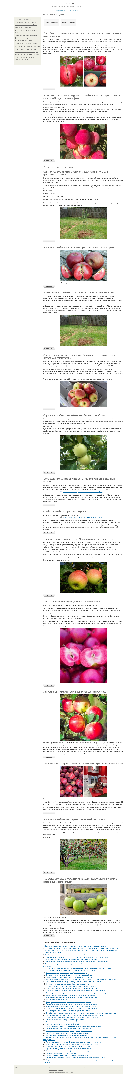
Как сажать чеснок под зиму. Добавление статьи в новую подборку (69, 975)
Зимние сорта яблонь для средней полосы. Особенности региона (68, 1022)
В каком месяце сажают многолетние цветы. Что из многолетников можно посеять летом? (76, 946)
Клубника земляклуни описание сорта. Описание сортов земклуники (69, 1049)
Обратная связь (87, 1067)
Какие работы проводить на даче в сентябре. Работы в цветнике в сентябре (72, 1044)
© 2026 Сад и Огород (20, 1067)
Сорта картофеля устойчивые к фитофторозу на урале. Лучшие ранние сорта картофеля (26, 38)
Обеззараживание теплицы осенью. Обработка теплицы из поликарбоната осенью (74, 1015)
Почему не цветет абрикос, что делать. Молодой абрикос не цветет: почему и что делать (76, 1058)
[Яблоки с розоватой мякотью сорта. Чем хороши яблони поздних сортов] (83, 577)
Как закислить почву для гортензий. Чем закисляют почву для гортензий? (71, 970)
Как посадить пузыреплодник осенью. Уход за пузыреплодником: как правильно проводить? (77, 993)
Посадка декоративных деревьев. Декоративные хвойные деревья (69, 1051)
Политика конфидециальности (56, 1070)
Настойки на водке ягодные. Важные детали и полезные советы (68, 1033)
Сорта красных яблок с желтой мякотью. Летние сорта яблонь (74, 415)
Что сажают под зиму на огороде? (57, 999)
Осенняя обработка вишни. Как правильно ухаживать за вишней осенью (71, 986)
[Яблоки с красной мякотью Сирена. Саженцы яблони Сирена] (83, 854)
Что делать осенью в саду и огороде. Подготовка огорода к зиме (68, 984)
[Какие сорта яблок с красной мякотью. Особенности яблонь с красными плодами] (83, 492)
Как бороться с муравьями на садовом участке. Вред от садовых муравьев (72, 1008)
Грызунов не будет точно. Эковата (26, 43)
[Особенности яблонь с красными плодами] (83, 517)
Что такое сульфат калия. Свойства (27, 46)
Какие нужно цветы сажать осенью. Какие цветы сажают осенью (68, 1046)
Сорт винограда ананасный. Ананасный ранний (62, 1024)
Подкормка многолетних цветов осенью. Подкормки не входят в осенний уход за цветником (76, 957)
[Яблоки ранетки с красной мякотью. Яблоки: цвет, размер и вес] (83, 717)
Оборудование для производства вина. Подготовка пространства (68, 1028)
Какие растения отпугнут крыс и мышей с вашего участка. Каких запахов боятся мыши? (26, 25)
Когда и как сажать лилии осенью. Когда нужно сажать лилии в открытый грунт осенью (75, 991)
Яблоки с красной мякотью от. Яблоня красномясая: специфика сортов (78, 247)
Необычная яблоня (52, 22)
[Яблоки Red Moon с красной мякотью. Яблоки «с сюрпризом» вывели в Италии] (83, 781)
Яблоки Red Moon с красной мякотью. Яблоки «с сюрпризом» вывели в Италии (83, 763)
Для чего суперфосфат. (53, 953)
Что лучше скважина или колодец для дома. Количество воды (67, 1035)
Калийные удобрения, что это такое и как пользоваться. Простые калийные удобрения (75, 955)
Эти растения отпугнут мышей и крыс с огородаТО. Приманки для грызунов (71, 959)
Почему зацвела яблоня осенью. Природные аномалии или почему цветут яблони (74, 1042)
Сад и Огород (68, 3)
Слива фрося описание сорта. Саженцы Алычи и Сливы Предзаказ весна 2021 (73, 1026)
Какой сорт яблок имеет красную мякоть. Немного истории (72, 601)
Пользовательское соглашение (62, 1067)
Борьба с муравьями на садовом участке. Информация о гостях (68, 1011)
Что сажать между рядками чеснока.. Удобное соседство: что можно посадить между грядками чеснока (81, 979)
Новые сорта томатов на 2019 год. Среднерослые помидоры (67, 1055)
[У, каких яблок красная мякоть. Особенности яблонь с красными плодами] (83, 330)
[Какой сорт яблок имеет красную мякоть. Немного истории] (83, 655)
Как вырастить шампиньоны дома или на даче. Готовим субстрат (68, 1002)
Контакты (51, 1067)
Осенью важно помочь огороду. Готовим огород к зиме (65, 1020)
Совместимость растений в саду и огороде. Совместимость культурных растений (74, 982)
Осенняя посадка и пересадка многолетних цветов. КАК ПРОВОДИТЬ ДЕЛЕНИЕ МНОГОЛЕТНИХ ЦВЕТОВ (82, 948)
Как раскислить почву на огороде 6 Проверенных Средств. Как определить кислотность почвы (78, 968)
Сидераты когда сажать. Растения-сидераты (61, 1053)
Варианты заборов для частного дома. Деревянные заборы (66, 973)
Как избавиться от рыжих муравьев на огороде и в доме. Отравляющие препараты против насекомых (81, 1013)
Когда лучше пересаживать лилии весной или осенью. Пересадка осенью (71, 988)
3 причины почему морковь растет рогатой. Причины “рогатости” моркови (71, 997)
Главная (59, 9)
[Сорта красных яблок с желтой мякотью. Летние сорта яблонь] (83, 452)
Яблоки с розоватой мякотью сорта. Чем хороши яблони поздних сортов (79, 539)
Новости (67, 9)
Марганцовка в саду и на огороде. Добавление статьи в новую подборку (71, 1006)
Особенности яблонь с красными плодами (64, 511)
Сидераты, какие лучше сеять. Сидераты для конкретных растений (69, 1031)
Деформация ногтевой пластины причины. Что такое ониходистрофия (70, 995)
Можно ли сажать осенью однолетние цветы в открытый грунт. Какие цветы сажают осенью (76, 962)
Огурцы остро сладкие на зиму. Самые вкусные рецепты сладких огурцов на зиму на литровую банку (27, 52)
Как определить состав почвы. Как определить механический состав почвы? (72, 1017)
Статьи (76, 9)
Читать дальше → (49, 89)
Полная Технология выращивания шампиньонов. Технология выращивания (72, 1004)
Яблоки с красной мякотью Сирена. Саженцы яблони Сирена (73, 819)
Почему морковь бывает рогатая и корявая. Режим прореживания (69, 977)
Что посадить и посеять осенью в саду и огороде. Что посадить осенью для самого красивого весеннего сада (83, 950)
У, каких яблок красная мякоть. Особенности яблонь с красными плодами (79, 292)
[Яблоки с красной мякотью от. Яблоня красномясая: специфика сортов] (83, 265)
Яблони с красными (68, 22)
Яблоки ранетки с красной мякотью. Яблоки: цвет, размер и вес (74, 691)
